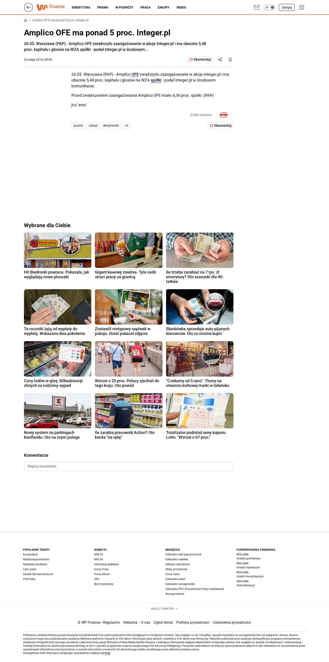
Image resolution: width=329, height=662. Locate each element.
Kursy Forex (101, 569)
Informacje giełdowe (106, 564)
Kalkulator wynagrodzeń (180, 584)
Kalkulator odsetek (176, 559)
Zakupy (163, 7)
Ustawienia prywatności (231, 622)
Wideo (181, 7)
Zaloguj (287, 7)
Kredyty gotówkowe (248, 558)
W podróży (124, 7)
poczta (78, 125)
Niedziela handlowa (35, 564)
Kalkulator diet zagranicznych (183, 554)
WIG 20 (98, 554)
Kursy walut (172, 574)
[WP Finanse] (54, 7)
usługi (93, 125)
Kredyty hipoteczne (248, 567)
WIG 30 (98, 559)
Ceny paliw (29, 569)
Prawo (102, 7)
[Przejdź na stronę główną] (28, 11)
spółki (156, 80)
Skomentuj (202, 59)
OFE (135, 74)
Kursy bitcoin (102, 574)
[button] (269, 7)
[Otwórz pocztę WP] (256, 7)
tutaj (107, 653)
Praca (145, 7)
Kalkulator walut (175, 579)
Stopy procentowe (176, 569)
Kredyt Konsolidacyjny (250, 576)
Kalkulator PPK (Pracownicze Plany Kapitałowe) (194, 589)
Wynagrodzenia (174, 593)
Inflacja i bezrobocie (177, 564)
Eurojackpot (30, 554)
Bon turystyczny (103, 584)
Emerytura (81, 7)
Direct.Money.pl (246, 585)
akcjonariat (111, 125)
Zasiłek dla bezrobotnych (38, 574)
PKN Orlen (29, 579)
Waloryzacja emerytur (36, 559)
